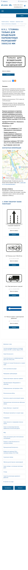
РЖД (4, 432)
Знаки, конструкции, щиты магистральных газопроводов (13, 437)
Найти (22, 15)
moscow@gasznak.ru (10, 184)
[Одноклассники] (15, 81)
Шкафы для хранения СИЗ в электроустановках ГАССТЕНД (10, 452)
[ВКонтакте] (13, 81)
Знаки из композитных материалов (8, 23)
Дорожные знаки (7, 344)
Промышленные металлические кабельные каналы (14, 403)
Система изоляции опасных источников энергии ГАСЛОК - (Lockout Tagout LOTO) (13, 349)
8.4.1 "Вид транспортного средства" (14, 286)
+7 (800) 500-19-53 (18, 5)
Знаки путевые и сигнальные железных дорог (13, 466)
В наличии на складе (8, 481)
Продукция (12, 21)
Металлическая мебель (9, 393)
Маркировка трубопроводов (10, 373)
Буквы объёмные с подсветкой (10, 408)
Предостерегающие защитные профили (13, 378)
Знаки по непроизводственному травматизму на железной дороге (11, 427)
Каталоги (20, 488)
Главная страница (5, 21)
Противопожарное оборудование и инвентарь (12, 383)
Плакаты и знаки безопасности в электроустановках (11, 442)
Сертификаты (8, 488)
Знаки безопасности (8, 354)
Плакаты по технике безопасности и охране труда (14, 363)
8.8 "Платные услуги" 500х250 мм (14, 256)
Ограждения (6, 418)
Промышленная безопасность (10, 447)
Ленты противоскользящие (10, 368)
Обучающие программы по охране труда (13, 413)
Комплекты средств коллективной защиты (13, 398)
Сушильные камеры (8, 457)
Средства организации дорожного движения (11, 476)
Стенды (5, 472)
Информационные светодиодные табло (13, 388)
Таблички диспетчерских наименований (13, 462)
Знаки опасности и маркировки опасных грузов (13, 422)
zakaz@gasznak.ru (18, 7)
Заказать (8, 74)
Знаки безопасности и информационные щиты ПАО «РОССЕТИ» (13, 358)
